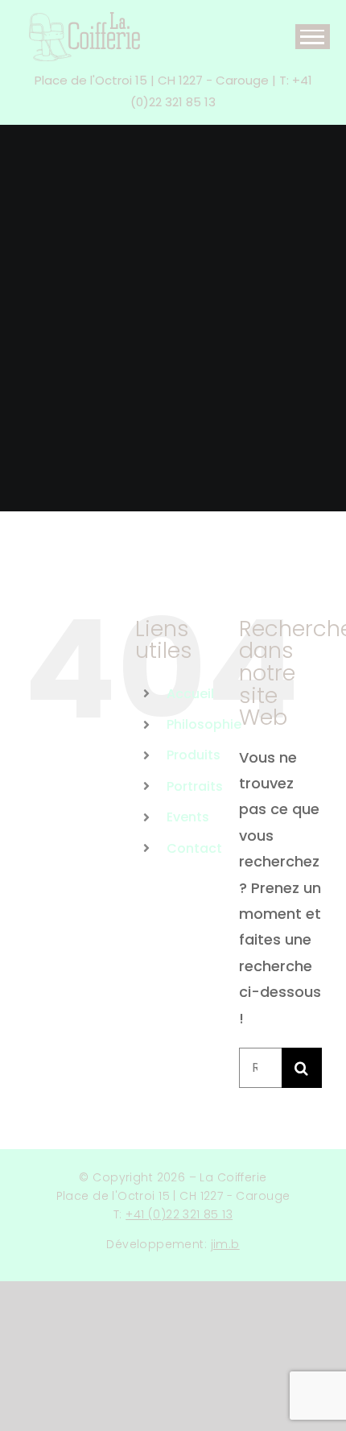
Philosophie (204, 724)
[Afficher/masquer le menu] (312, 36)
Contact (194, 848)
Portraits (195, 786)
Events (188, 817)
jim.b (225, 1244)
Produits (193, 755)
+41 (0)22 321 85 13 (179, 1214)
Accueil (190, 693)
